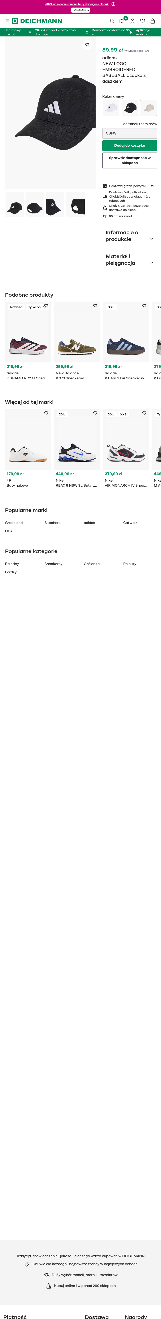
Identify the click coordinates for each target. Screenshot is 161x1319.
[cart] (152, 21)
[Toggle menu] (7, 20)
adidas (109, 58)
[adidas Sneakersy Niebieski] (126, 342)
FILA (9, 531)
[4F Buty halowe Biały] (28, 449)
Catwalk (130, 523)
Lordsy (11, 572)
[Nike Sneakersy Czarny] (126, 449)
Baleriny (12, 564)
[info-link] (113, 4)
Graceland (14, 523)
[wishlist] (142, 21)
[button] (80, 10)
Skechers (52, 523)
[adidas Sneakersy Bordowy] (28, 342)
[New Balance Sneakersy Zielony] (77, 342)
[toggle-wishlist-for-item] (87, 45)
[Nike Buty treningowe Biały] (77, 449)
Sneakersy (53, 564)
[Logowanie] (132, 21)
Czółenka (92, 564)
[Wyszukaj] (112, 21)
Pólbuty (129, 564)
